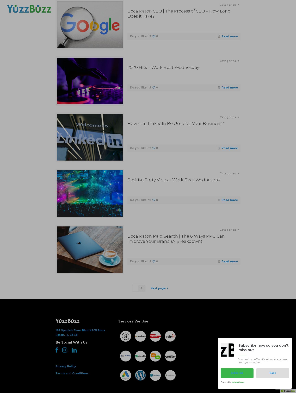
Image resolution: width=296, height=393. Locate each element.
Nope (272, 373)
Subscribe (237, 373)
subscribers (238, 382)
